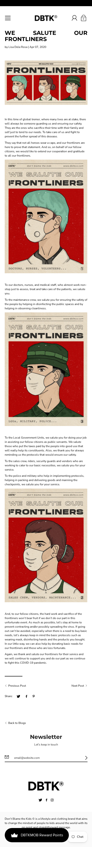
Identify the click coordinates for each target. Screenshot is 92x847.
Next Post (77, 686)
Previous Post (17, 686)
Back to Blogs (17, 723)
